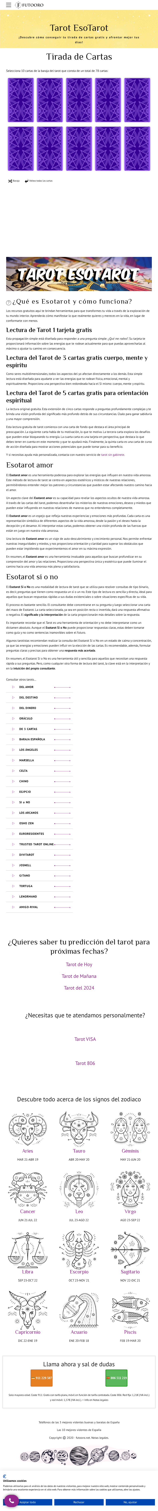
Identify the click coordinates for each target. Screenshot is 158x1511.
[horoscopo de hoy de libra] (27, 1250)
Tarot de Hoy (79, 964)
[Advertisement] (79, 217)
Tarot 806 (85, 1063)
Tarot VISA (85, 1039)
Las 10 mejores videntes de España (79, 1430)
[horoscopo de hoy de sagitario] (130, 1250)
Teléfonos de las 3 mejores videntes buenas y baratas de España (79, 1422)
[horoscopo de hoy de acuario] (79, 1310)
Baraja (16, 180)
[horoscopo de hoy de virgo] (130, 1189)
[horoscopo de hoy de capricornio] (27, 1310)
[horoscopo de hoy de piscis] (130, 1310)
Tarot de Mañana (79, 976)
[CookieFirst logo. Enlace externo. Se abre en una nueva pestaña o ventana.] (4, 1476)
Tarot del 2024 (79, 988)
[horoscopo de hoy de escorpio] (79, 1250)
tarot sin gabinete (112, 455)
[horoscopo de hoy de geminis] (130, 1129)
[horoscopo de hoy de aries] (27, 1129)
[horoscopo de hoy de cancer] (27, 1189)
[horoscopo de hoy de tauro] (79, 1129)
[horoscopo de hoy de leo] (79, 1189)
